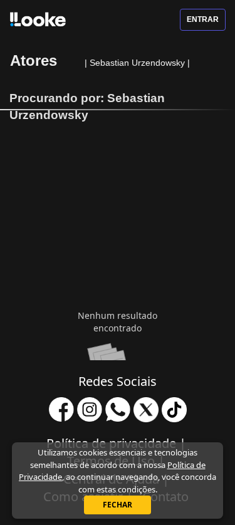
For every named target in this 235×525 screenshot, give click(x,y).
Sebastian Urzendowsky (138, 63)
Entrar (203, 19)
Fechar (117, 504)
